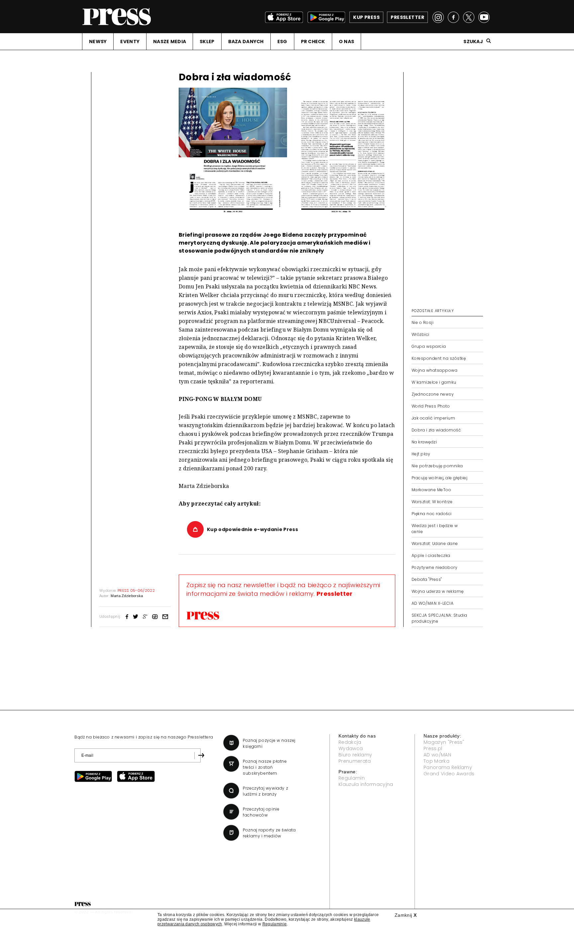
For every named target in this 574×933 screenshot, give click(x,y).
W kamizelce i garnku (434, 382)
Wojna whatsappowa (434, 370)
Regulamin (351, 778)
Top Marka (436, 761)
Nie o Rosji (422, 322)
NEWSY (98, 41)
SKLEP (207, 41)
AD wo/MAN (437, 754)
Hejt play (421, 454)
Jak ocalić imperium (433, 418)
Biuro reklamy (355, 754)
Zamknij (406, 915)
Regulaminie (274, 924)
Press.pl (433, 748)
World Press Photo (431, 406)
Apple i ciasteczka (431, 555)
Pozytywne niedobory (434, 567)
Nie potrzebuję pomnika (437, 466)
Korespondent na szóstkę (439, 358)
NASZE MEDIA (169, 41)
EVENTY (130, 41)
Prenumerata (354, 761)
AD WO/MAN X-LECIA (432, 603)
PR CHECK (313, 41)
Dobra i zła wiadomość (436, 430)
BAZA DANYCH (246, 41)
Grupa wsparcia (429, 346)
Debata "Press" (427, 579)
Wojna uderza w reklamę (438, 591)
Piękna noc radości (432, 513)
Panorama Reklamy (448, 767)
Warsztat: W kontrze (432, 502)
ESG (282, 41)
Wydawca (350, 748)
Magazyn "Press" (444, 742)
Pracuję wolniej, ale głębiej (439, 478)
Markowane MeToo (431, 490)
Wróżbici (421, 334)
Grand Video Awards (449, 773)
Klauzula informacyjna (365, 784)
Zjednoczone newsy (433, 394)
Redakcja (349, 742)
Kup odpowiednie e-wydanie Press (252, 529)
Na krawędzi (424, 442)
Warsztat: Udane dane (435, 543)
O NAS (346, 41)
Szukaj (473, 41)
